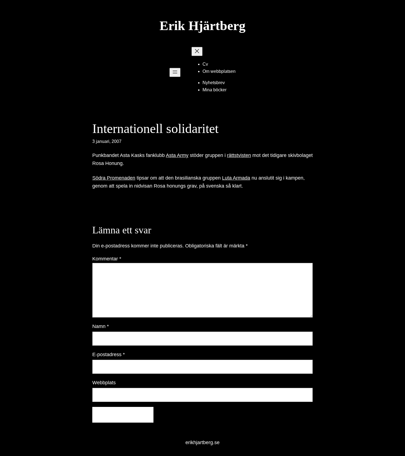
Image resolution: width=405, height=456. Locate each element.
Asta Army (177, 155)
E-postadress (108, 354)
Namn (100, 326)
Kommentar (106, 259)
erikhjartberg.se (202, 442)
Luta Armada (236, 178)
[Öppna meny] (174, 72)
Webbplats (104, 382)
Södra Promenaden (113, 178)
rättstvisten (239, 155)
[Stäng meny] (196, 51)
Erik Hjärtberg (202, 25)
